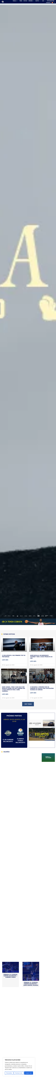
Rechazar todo (18, 1073)
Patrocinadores (50, 0)
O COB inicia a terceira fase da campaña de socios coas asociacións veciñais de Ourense (42, 688)
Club (43, 0)
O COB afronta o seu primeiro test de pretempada (13, 656)
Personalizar (9, 1073)
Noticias (25, 0)
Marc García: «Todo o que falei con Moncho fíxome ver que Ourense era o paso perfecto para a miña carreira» (13, 689)
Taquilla (15, 0)
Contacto (48, 2)
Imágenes (31, 0)
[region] (19, 1066)
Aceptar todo (28, 1073)
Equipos (37, 0)
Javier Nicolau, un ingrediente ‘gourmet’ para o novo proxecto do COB (41, 657)
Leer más (5, 660)
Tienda (20, 0)
